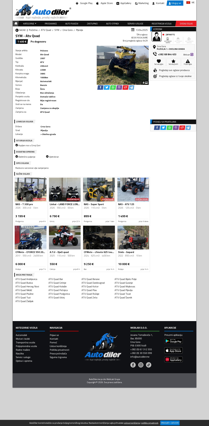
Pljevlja (79, 30)
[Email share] (125, 87)
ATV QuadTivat (123, 294)
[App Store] (173, 350)
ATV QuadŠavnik (123, 297)
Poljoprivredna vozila (26, 346)
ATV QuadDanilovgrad (93, 283)
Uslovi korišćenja (58, 346)
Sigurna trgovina (58, 357)
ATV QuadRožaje (90, 294)
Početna (33, 30)
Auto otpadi (112, 23)
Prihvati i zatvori (170, 422)
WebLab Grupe (113, 379)
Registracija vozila (161, 23)
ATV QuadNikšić (23, 290)
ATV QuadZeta (89, 297)
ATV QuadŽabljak (24, 301)
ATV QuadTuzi (23, 297)
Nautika (20, 353)
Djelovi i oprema (24, 361)
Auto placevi (71, 23)
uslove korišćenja (132, 422)
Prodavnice (51, 23)
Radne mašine (23, 350)
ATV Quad (46, 30)
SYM (56, 30)
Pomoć (53, 342)
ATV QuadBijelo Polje (126, 279)
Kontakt (160, 3)
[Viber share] (119, 87)
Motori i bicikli (23, 339)
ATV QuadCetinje (57, 283)
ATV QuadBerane (91, 279)
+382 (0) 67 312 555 (141, 349)
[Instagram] (141, 365)
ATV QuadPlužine (24, 294)
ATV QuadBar (56, 279)
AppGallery (125, 3)
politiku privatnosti (149, 422)
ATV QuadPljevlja (123, 290)
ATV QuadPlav (89, 290)
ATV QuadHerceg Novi (27, 286)
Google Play (86, 3)
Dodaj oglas (186, 23)
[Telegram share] (131, 87)
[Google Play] (173, 341)
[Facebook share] (100, 87)
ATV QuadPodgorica (59, 294)
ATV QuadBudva (24, 283)
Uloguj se (176, 3)
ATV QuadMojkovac (125, 286)
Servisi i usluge (135, 23)
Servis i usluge (23, 357)
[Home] (15, 23)
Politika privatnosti (59, 350)
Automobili (21, 335)
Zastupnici (92, 23)
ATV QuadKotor (90, 286)
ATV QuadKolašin (58, 286)
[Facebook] (133, 365)
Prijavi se (54, 335)
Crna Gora (68, 30)
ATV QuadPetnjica (58, 290)
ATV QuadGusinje (124, 283)
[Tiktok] (148, 365)
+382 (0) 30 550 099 (141, 353)
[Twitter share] (106, 87)
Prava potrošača (58, 353)
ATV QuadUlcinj (57, 297)
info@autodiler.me (139, 357)
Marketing (143, 3)
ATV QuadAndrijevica (26, 279)
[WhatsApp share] (113, 87)
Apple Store (106, 3)
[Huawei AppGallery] (173, 359)
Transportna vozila (25, 342)
